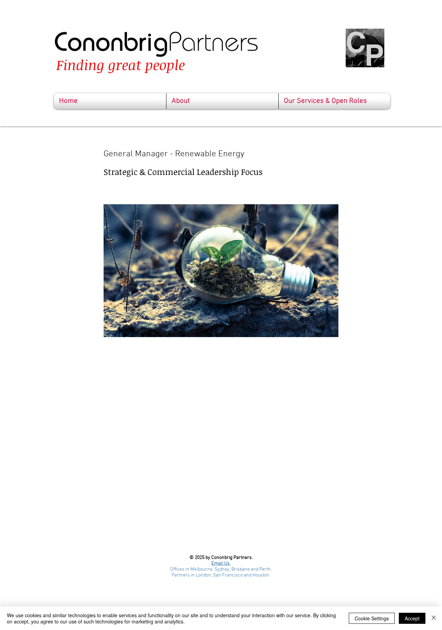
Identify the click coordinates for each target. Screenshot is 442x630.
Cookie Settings (372, 618)
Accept (412, 618)
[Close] (434, 618)
